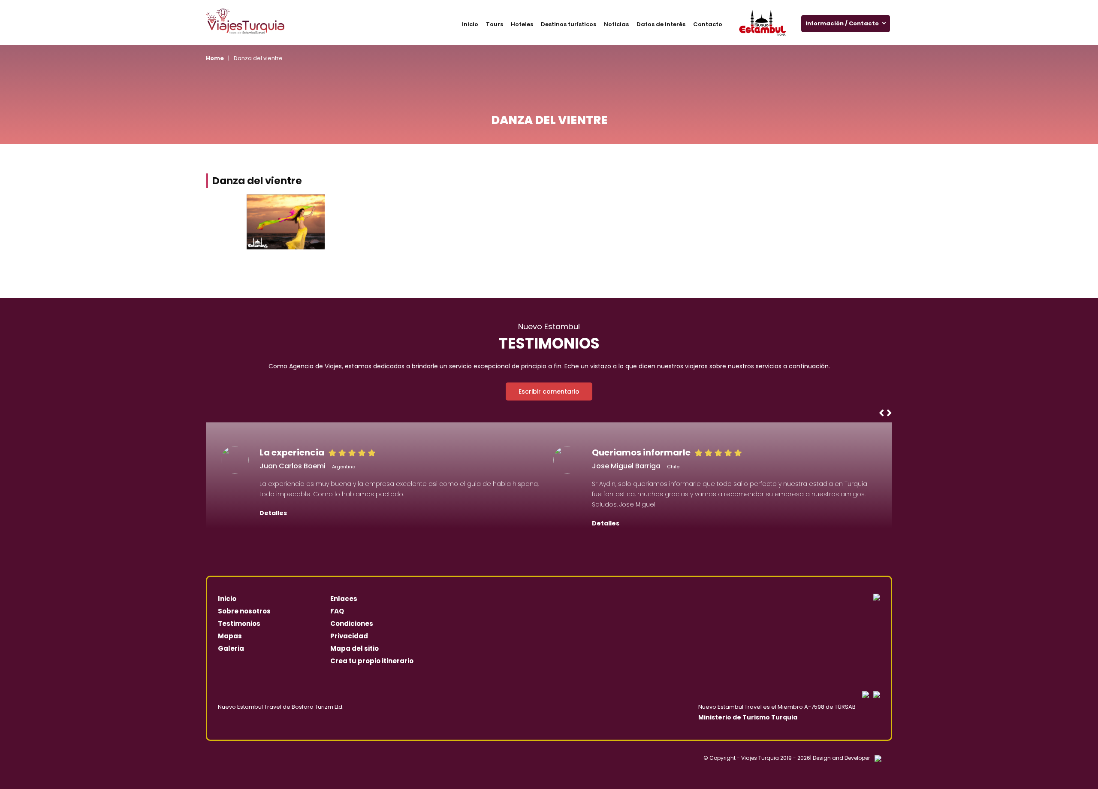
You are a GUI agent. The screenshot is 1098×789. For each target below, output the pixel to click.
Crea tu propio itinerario (371, 660)
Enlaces (343, 598)
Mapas (230, 635)
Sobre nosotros (244, 611)
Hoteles (522, 24)
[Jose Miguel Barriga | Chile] (567, 460)
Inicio (470, 24)
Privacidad (349, 635)
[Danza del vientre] (285, 221)
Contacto (707, 24)
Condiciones (351, 623)
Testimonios (239, 623)
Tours (494, 24)
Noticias (616, 24)
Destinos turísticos (568, 24)
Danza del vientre (258, 58)
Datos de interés (660, 24)
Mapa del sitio (354, 648)
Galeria (231, 648)
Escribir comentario (549, 391)
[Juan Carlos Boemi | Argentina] (235, 460)
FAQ (337, 611)
